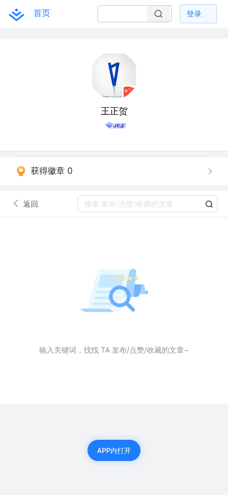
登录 (194, 13)
